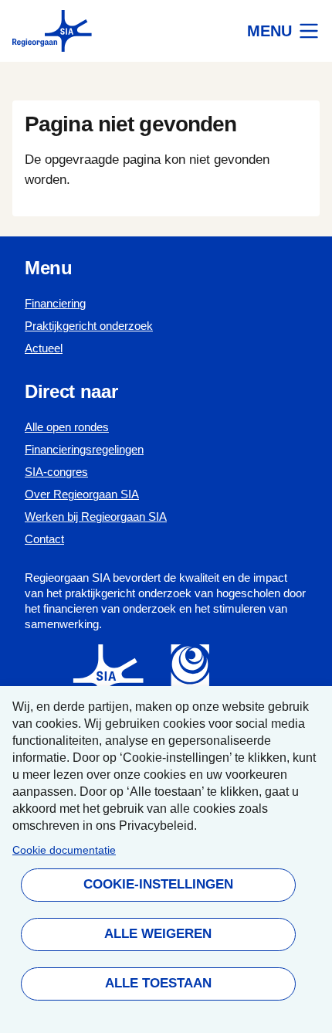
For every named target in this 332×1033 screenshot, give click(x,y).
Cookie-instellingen (157, 884)
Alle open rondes (67, 426)
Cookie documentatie (64, 850)
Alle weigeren (158, 933)
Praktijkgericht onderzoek (89, 325)
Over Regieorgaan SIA (82, 494)
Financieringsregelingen (84, 449)
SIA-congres (56, 471)
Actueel (44, 348)
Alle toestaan (157, 983)
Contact (44, 538)
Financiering (55, 303)
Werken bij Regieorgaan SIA (96, 516)
